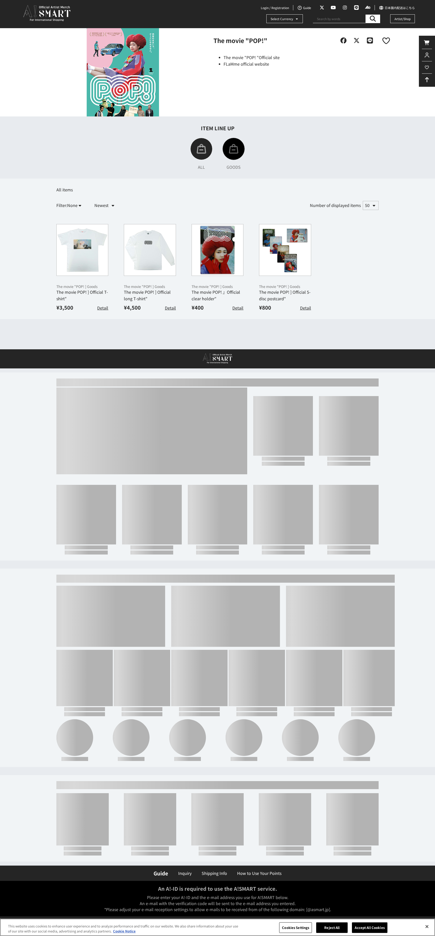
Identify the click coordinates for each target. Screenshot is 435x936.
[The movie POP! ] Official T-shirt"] (82, 285)
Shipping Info (214, 873)
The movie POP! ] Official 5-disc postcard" (285, 330)
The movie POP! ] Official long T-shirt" (147, 330)
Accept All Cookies (369, 927)
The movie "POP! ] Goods (77, 321)
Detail (102, 343)
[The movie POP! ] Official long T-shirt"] (150, 285)
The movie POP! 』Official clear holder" (216, 330)
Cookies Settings (295, 927)
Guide (161, 873)
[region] (217, 927)
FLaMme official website (246, 64)
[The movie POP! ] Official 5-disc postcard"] (285, 285)
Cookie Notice (124, 930)
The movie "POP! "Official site (252, 57)
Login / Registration (275, 8)
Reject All (332, 927)
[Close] (426, 926)
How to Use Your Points (259, 873)
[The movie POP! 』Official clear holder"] (217, 285)
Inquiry (185, 873)
